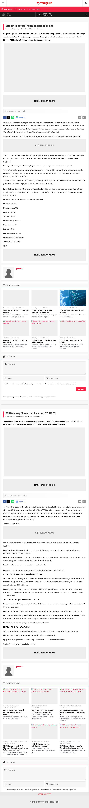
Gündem (5, 706)
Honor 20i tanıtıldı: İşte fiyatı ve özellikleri (15, 341)
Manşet (5, 308)
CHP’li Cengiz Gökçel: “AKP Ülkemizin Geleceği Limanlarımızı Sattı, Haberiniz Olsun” (15, 748)
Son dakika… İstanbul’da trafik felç (29, 8)
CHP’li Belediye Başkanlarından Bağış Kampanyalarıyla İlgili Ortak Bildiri (72, 712)
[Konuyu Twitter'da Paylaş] (8, 117)
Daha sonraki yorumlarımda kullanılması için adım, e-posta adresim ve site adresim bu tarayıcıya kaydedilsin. (41, 384)
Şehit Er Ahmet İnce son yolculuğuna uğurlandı (40, 745)
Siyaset (16, 706)
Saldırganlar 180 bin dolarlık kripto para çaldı (16, 311)
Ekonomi (14, 416)
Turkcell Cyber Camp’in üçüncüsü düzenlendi (72, 311)
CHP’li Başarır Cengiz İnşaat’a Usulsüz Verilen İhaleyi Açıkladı (71, 747)
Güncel (40, 706)
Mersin (45, 706)
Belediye (62, 706)
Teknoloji (11, 308)
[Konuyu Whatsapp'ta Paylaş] (12, 117)
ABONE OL (22, 117)
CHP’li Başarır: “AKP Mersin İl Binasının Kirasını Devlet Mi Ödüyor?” (13, 712)
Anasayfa (8, 29)
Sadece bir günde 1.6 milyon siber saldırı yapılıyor (43, 341)
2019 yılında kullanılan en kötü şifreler (71, 341)
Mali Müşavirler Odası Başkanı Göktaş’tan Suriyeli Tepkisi (42, 711)
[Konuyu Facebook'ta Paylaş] (5, 117)
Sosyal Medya (16, 29)
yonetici (19, 268)
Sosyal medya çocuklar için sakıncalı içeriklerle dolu (41, 311)
